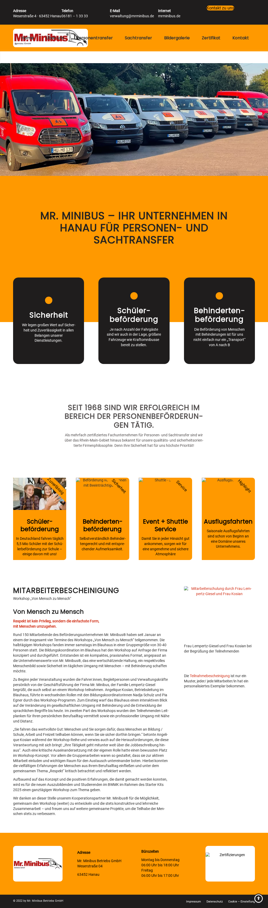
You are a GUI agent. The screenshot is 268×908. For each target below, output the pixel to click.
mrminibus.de (169, 16)
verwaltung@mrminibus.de (132, 16)
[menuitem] (27, 38)
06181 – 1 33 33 (75, 16)
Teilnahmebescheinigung (210, 676)
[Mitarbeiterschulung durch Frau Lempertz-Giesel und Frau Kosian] (219, 613)
